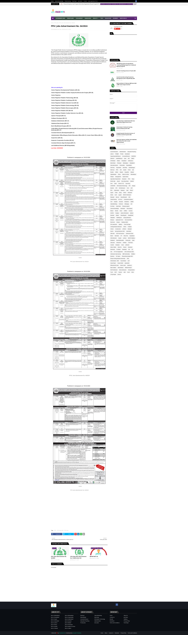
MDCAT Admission (127, 194)
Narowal (121, 201)
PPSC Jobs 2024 (60, 530)
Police (129, 169)
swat (127, 190)
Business (112, 256)
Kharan (124, 247)
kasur (121, 210)
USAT (115, 272)
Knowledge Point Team (57, 29)
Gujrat (112, 192)
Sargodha (127, 172)
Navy (133, 179)
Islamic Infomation (125, 213)
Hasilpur (117, 213)
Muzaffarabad (124, 197)
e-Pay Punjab (113, 274)
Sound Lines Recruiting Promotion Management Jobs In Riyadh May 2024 (126, 77)
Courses (130, 210)
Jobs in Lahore (54, 622)
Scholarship (122, 165)
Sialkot (116, 172)
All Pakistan (113, 160)
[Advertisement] (110, 11)
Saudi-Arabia (125, 176)
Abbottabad (133, 174)
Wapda (121, 172)
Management (118, 176)
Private (121, 154)
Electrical (82, 615)
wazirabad (128, 231)
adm (125, 272)
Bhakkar (133, 254)
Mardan (112, 188)
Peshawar (119, 163)
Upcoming (128, 183)
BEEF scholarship (126, 254)
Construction (118, 229)
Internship (96, 617)
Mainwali (129, 229)
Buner (112, 235)
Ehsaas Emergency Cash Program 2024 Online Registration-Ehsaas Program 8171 (82, 4)
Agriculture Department (115, 179)
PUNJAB (117, 154)
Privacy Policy (127, 621)
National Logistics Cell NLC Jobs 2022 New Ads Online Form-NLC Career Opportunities (127, 141)
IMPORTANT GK (94, 556)
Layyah (120, 194)
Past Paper (74, 1)
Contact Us (112, 617)
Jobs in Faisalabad (55, 617)
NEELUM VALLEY (128, 267)
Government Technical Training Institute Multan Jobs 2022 (124, 127)
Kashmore (129, 265)
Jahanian (127, 245)
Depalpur (118, 245)
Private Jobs (83, 622)
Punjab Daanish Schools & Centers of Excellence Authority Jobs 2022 (126, 134)
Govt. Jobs (96, 622)
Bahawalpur (125, 163)
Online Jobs (128, 240)
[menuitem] (53, 18)
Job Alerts (80, 1)
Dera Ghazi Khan (125, 181)
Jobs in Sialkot (68, 628)
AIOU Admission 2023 (129, 251)
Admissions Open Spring (116, 254)
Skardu (116, 210)
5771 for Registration (118, 251)
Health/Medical (119, 158)
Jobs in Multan (68, 622)
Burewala (117, 235)
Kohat (112, 194)
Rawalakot (124, 249)
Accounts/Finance (126, 156)
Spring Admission (127, 217)
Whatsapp (127, 204)
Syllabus (120, 224)
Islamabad (127, 154)
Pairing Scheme (131, 270)
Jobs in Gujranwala (69, 617)
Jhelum (131, 213)
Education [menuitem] (108, 18)
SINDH (132, 158)
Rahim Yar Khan (125, 174)
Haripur (118, 222)
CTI (121, 235)
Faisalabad (124, 160)
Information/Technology (122, 185)
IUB (120, 169)
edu (111, 251)
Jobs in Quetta (54, 626)
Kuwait (119, 238)
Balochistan (113, 163)
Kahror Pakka (113, 247)
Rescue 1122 (121, 183)
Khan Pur (120, 247)
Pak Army (112, 167)
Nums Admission (122, 270)
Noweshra (127, 201)
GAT (129, 260)
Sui (132, 249)
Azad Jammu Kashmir (128, 199)
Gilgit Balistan (113, 174)
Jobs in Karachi (68, 621)
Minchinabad (120, 267)
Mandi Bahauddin (120, 240)
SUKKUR (132, 181)
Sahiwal (132, 172)
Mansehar (130, 247)
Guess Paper (113, 263)
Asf (131, 204)
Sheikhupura (119, 217)
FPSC (129, 179)
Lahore (112, 154)
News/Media (129, 165)
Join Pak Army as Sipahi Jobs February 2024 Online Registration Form (126, 121)
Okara (119, 174)
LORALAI (124, 229)
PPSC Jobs (56, 22)
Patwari (112, 176)
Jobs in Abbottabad (55, 615)
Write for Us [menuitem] (123, 18)
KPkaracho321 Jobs (115, 265)
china (132, 272)
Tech (128, 188)
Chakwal (129, 226)
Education (124, 179)
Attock (118, 181)
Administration (123, 151)
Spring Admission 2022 (120, 231)
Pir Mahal (118, 249)
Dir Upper (118, 256)
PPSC (55, 530)
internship (125, 167)
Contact (85, 1)
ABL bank (112, 233)
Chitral (124, 192)
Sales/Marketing (114, 204)
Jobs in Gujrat (54, 619)
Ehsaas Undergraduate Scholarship (118, 258)
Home (52, 1)
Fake (128, 258)
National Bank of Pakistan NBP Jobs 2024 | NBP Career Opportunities (126, 84)
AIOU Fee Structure (120, 233)
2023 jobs (113, 242)
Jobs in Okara (54, 624)
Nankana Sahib (125, 222)
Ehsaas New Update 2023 (127, 256)
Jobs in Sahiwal (54, 628)
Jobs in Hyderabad (69, 619)
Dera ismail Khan (128, 219)
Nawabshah (130, 215)
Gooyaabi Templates (76, 633)
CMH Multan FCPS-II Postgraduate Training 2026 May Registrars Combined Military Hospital (126, 65)
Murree (117, 197)
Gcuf (116, 194)
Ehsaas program (125, 206)
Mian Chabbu (113, 267)
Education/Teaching (132, 151)
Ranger (133, 185)
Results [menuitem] (95, 18)
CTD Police (130, 242)
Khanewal (130, 192)
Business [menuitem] (115, 18)
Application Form (119, 219)
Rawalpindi (132, 163)
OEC (129, 197)
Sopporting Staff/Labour (116, 156)
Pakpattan (113, 217)
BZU (111, 190)
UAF (131, 188)
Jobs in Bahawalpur (69, 615)
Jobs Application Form (93, 1)
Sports (112, 231)
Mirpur (112, 210)
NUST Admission (114, 270)
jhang (120, 192)
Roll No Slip (113, 181)
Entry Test (126, 235)
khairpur (112, 219)
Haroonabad (129, 208)
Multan (118, 160)
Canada (112, 245)
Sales (133, 240)
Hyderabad (116, 190)
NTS (116, 188)
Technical (121, 204)
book (128, 272)
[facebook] (136, 1)
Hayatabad (132, 235)
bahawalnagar (132, 167)
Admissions (130, 160)
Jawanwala (127, 263)
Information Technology (99, 619)
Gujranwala (118, 167)
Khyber (117, 215)
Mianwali (112, 197)
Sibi (129, 249)
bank (125, 158)
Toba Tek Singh (127, 224)
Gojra (122, 245)
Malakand (113, 240)
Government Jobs (114, 151)
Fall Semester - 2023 (115, 260)
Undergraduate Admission (116, 226)
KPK (129, 158)
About (106, 633)
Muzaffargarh (123, 215)
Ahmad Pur (118, 242)
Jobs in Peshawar (69, 624)
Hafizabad (123, 208)
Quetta (124, 169)
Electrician (113, 222)
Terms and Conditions (115, 622)
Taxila (116, 192)
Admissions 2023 (129, 233)
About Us (126, 615)
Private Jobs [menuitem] (70, 18)
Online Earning (68, 1)
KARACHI (112, 158)
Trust (112, 272)
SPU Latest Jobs (114, 224)
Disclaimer (112, 621)
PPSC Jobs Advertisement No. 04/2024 (59, 557)
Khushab (112, 215)
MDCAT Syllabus (131, 238)
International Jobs (114, 165)
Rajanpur (123, 190)
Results (112, 172)
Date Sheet (118, 206)
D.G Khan (112, 206)
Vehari (124, 226)
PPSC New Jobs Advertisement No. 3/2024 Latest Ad (78, 557)
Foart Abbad (123, 260)
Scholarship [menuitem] (79, 18)
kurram (119, 274)
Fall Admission (122, 188)
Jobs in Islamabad (55, 621)
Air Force (120, 199)
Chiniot (112, 229)
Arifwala (124, 242)
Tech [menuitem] (101, 18)
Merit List (112, 169)
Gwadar (115, 201)
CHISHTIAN (113, 185)
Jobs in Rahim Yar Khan (70, 626)
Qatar (115, 183)
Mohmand (113, 249)
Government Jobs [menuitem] (60, 18)
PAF (129, 185)
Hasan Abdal (120, 263)
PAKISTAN (134, 156)
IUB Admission (114, 238)
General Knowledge (59, 1)
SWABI (132, 201)
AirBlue (125, 210)
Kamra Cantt (123, 265)
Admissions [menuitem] (88, 18)
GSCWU (112, 213)
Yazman (120, 272)
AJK (133, 169)
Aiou (111, 183)
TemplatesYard (62, 633)
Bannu (131, 190)
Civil (111, 201)
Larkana (124, 238)
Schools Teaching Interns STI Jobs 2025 (126, 70)
